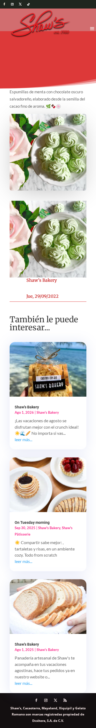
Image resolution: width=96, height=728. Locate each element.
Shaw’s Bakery (27, 407)
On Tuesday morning (32, 522)
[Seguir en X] (20, 4)
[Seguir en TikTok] (28, 4)
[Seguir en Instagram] (12, 4)
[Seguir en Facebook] (4, 4)
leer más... (23, 439)
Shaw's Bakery (41, 280)
